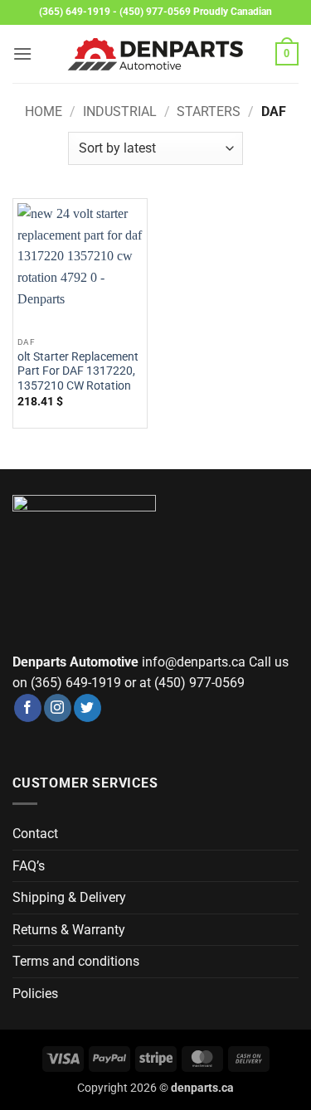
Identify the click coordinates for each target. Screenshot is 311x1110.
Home (43, 111)
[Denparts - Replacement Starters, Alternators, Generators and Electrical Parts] (156, 54)
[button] (22, 53)
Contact (35, 833)
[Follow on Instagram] (57, 708)
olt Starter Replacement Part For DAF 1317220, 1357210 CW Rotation (77, 371)
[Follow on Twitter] (87, 708)
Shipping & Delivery (69, 897)
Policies (35, 993)
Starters (209, 111)
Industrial (120, 111)
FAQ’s (28, 866)
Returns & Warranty (68, 930)
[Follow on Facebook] (27, 708)
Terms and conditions (75, 961)
